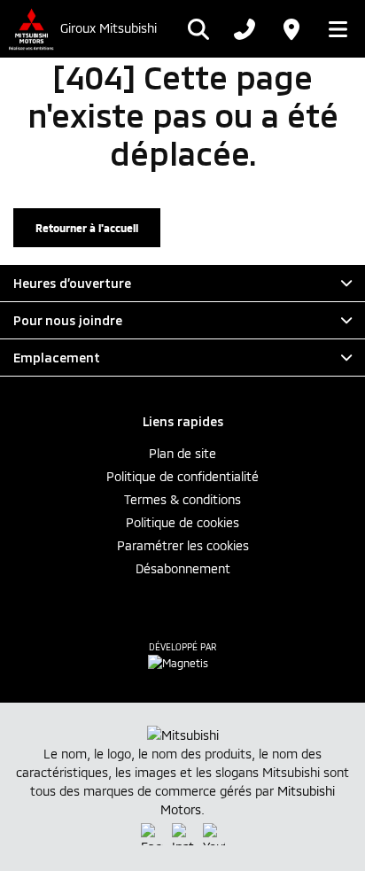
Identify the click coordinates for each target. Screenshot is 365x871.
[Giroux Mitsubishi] (30, 29)
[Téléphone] (244, 29)
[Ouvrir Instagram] (183, 834)
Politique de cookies (182, 522)
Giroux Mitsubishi (108, 28)
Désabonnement (183, 568)
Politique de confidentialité (182, 476)
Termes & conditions (182, 499)
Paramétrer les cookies (183, 545)
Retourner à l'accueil (86, 228)
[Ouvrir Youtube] (214, 834)
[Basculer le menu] (333, 29)
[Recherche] (198, 29)
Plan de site (182, 453)
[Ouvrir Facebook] (152, 834)
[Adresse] (291, 29)
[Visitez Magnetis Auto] (182, 662)
